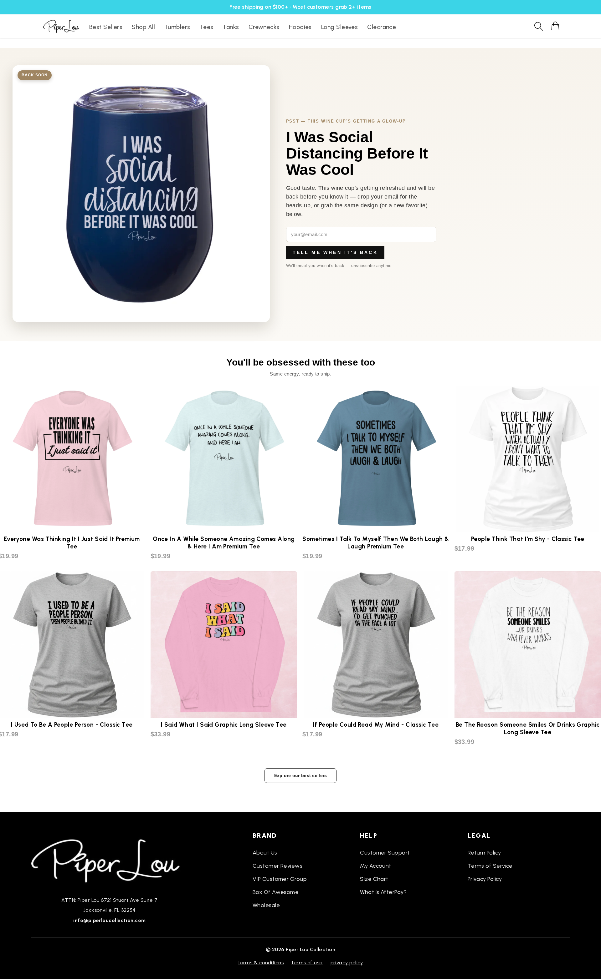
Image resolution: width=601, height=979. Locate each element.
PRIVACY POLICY (347, 963)
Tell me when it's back (335, 252)
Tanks (231, 27)
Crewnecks (264, 27)
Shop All (143, 27)
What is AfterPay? (383, 892)
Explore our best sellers (300, 775)
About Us (265, 852)
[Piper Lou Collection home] (109, 860)
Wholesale (266, 905)
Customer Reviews (277, 865)
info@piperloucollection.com (109, 920)
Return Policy (484, 852)
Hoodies (300, 27)
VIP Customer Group (280, 879)
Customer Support (385, 852)
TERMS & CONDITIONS (261, 963)
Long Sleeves (339, 27)
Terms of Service (490, 865)
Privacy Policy (485, 879)
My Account (375, 865)
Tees (206, 27)
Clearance (381, 27)
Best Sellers (105, 27)
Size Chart (374, 879)
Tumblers (177, 27)
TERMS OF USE (306, 963)
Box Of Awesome (276, 892)
